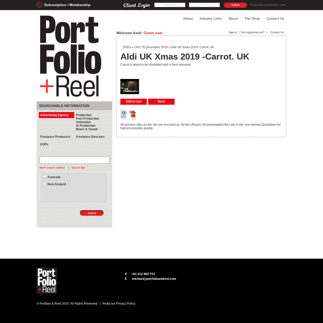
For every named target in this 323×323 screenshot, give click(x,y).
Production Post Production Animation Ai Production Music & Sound (87, 122)
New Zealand (56, 184)
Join (283, 4)
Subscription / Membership (67, 5)
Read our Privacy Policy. (119, 303)
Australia (54, 177)
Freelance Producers (55, 137)
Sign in (233, 32)
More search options (53, 167)
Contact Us (277, 32)
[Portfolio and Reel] (71, 97)
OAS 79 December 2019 (151, 47)
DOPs (44, 144)
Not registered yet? (252, 32)
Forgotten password (264, 4)
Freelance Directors (90, 137)
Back (161, 101)
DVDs (127, 47)
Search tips (78, 167)
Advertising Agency (54, 115)
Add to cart (134, 101)
